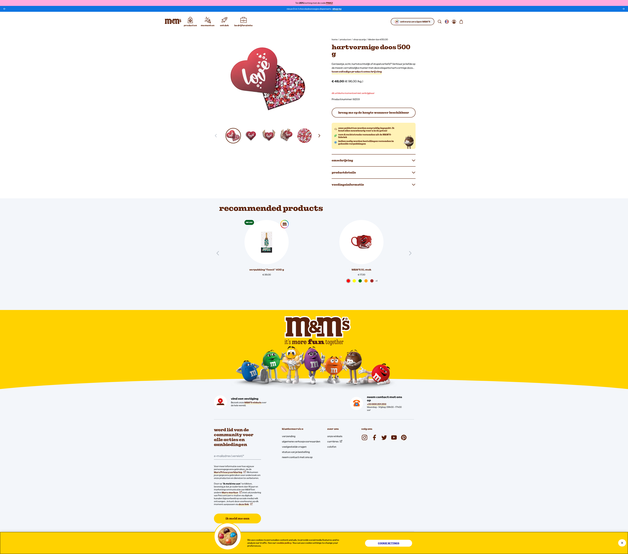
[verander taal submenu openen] (447, 21)
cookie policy (284, 543)
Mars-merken (230, 492)
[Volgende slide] (320, 135)
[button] (233, 135)
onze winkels (334, 436)
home (335, 39)
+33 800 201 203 (376, 404)
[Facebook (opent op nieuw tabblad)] (374, 437)
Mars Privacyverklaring (228, 472)
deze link (244, 504)
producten (345, 39)
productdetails (344, 172)
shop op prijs (359, 39)
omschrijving (342, 160)
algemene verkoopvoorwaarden (301, 441)
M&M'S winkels (252, 402)
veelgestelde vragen (294, 446)
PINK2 (329, 3)
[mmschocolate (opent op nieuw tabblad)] (403, 437)
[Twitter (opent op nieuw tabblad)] (384, 437)
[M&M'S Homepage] (173, 21)
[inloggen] (454, 21)
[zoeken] (439, 21)
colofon (331, 446)
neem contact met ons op (297, 457)
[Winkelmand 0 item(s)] (461, 21)
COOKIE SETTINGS (388, 543)
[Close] (622, 542)
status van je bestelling (296, 451)
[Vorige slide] (219, 253)
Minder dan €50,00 (378, 39)
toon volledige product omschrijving (357, 71)
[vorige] (4, 9)
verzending (288, 436)
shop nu (336, 9)
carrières (333, 441)
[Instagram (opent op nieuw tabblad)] (364, 437)
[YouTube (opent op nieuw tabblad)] (394, 437)
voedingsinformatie (348, 184)
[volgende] (623, 9)
